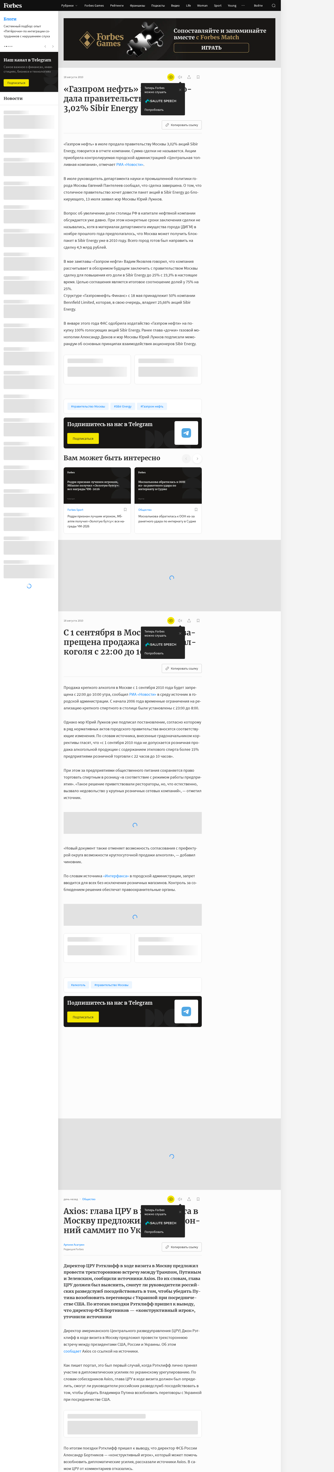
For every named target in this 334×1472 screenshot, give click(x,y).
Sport (218, 5)
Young (232, 5)
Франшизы (137, 5)
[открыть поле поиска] (273, 5)
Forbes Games (94, 5)
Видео (175, 5)
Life (188, 5)
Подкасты (158, 5)
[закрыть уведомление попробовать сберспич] (180, 90)
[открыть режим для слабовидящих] (170, 77)
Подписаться (83, 438)
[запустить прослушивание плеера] (180, 77)
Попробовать (154, 110)
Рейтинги (117, 5)
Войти (258, 5)
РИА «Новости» (129, 164)
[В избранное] (125, 360)
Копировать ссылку (184, 125)
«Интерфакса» (116, 909)
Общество (145, 509)
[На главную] (13, 5)
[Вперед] (209, 369)
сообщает (72, 1384)
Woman (202, 5)
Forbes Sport (75, 509)
